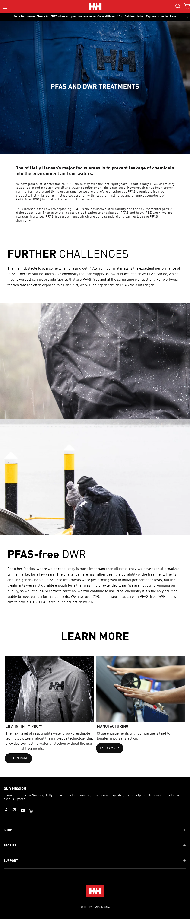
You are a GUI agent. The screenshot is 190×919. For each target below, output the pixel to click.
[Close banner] (187, 16)
